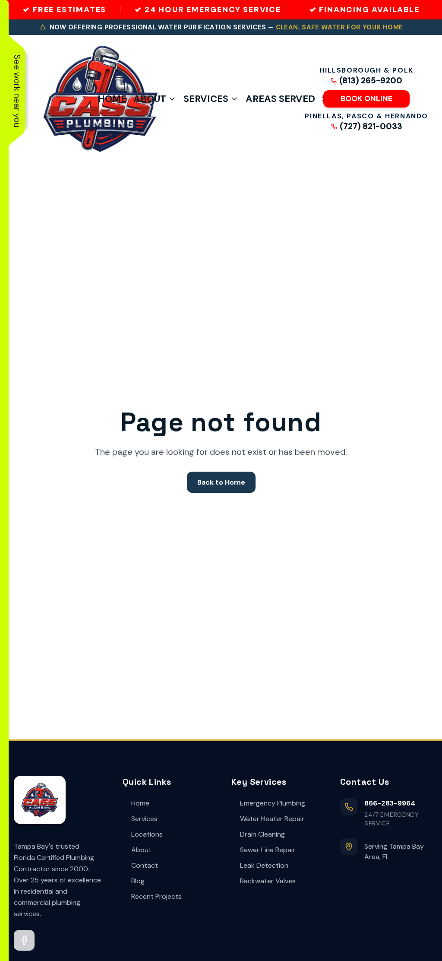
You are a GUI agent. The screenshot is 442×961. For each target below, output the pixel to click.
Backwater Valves (268, 880)
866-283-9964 (389, 803)
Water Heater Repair (272, 818)
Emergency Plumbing (272, 803)
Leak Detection (264, 865)
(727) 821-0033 (371, 126)
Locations (147, 834)
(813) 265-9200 (370, 81)
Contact (144, 865)
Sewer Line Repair (267, 849)
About (149, 98)
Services (205, 98)
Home (112, 98)
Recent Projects (156, 896)
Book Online (366, 98)
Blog (138, 880)
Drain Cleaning (262, 834)
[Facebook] (24, 940)
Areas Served (280, 98)
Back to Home (221, 482)
